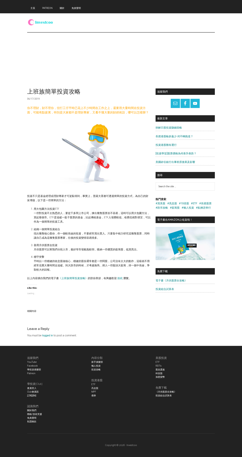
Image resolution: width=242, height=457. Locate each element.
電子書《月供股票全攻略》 (171, 280)
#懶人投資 (188, 207)
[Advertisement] (121, 57)
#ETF (194, 203)
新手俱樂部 (97, 362)
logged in (47, 335)
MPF (93, 391)
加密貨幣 (160, 377)
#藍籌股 (175, 207)
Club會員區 (33, 391)
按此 (120, 278)
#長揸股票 (205, 203)
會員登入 (31, 388)
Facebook (32, 365)
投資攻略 (96, 369)
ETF (93, 384)
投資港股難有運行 (166, 144)
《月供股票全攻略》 (166, 391)
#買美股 (160, 203)
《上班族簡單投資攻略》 (73, 278)
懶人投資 (96, 365)
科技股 (159, 373)
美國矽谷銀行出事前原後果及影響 (175, 162)
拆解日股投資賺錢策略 (169, 127)
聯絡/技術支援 (34, 414)
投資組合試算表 (165, 289)
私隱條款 (31, 421)
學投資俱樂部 (34, 369)
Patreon (31, 373)
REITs (158, 365)
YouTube (32, 362)
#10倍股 (184, 203)
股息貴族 (160, 369)
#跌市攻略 (162, 207)
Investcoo (132, 445)
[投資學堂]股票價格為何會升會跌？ (176, 153)
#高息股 (172, 203)
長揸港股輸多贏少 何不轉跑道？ (174, 136)
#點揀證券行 (203, 207)
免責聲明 (31, 418)
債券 (93, 395)
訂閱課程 (31, 395)
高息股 (94, 388)
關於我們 (31, 410)
